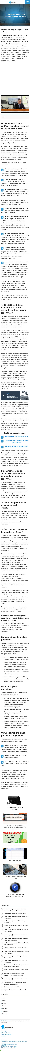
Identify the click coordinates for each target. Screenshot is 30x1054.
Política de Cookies (5, 1032)
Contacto (3, 1036)
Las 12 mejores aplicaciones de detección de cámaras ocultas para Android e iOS (14, 909)
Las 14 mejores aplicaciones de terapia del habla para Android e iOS (15, 978)
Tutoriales (4, 1013)
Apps (3, 998)
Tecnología (4, 1011)
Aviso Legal (3, 1031)
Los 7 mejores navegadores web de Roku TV (15, 913)
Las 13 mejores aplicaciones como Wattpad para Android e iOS (15, 961)
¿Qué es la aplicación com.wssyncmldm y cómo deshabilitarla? (15, 948)
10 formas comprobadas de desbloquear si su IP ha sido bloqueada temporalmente (16, 965)
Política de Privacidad (6, 1034)
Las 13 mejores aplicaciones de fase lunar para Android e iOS (15, 921)
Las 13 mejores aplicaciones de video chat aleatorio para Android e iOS (16, 952)
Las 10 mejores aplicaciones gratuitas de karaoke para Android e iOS (16, 930)
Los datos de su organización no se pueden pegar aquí (14, 1041)
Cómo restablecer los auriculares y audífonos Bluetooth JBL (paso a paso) (15, 983)
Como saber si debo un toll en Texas (16, 436)
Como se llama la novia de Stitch (12, 986)
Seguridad (4, 1008)
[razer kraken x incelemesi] (15, 1050)
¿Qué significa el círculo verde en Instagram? (15, 989)
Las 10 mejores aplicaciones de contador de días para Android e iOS (15, 934)
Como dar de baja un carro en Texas (16, 446)
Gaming (4, 1003)
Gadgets (4, 1000)
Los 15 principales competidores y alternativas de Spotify (16, 970)
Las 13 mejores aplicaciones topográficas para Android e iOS (15, 956)
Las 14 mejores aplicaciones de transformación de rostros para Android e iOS (16, 939)
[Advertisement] (15, 78)
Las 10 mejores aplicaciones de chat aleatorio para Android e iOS (16, 917)
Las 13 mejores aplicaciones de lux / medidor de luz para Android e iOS (16, 943)
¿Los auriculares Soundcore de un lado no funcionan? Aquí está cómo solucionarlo (14, 974)
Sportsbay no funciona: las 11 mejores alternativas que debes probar (16, 926)
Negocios (4, 1006)
